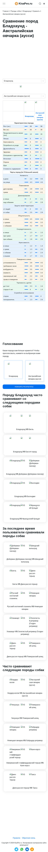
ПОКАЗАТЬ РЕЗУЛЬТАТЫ (24, 387)
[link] (25, 422)
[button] (25, 422)
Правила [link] (16, 838)
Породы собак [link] (16, 11)
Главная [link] (6, 11)
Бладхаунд (29, 116)
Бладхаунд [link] (27, 11)
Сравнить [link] (36, 11)
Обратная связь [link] (28, 838)
